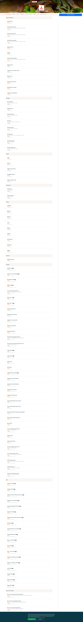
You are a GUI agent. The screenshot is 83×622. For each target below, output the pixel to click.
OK (31, 619)
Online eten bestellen (70, 14)
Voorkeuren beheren (42, 616)
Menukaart (35, 1)
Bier (38, 14)
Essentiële (40, 619)
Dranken (34, 14)
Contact (46, 1)
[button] (52, 14)
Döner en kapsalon (8, 14)
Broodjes (13, 14)
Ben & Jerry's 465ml (43, 14)
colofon (50, 1)
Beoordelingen (40, 1)
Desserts (30, 14)
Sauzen (27, 14)
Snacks (18, 14)
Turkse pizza (22, 14)
